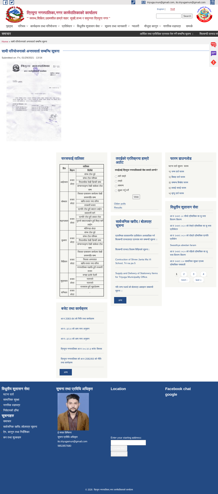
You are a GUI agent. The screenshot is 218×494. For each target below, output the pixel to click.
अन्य (66, 372)
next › (184, 279)
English (160, 9)
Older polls (120, 203)
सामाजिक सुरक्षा (11, 399)
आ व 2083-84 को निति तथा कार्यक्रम (77, 318)
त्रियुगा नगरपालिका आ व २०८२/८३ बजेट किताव (81, 348)
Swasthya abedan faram (183, 245)
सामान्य (121, 185)
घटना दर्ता (8, 394)
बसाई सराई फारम (179, 187)
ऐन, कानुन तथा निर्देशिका (16, 432)
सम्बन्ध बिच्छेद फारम (180, 182)
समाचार (7, 421)
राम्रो (120, 180)
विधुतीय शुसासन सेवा (88, 26)
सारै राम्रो (122, 176)
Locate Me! (119, 448)
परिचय (21, 26)
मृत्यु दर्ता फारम (178, 193)
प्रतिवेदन (67, 26)
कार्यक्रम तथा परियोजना (43, 26)
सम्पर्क (189, 26)
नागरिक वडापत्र (172, 26)
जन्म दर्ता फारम (178, 171)
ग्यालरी (135, 26)
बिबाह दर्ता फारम (178, 177)
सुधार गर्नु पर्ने (123, 190)
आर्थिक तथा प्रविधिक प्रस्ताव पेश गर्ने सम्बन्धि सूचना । (163, 33)
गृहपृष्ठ (9, 26)
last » (198, 279)
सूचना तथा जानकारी (116, 26)
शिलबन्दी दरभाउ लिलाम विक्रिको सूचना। (132, 249)
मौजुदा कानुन (151, 26)
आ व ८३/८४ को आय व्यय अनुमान (75, 328)
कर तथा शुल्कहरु (12, 437)
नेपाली (172, 9)
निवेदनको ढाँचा (11, 410)
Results (118, 207)
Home (5, 41)
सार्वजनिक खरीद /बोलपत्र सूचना (20, 426)
